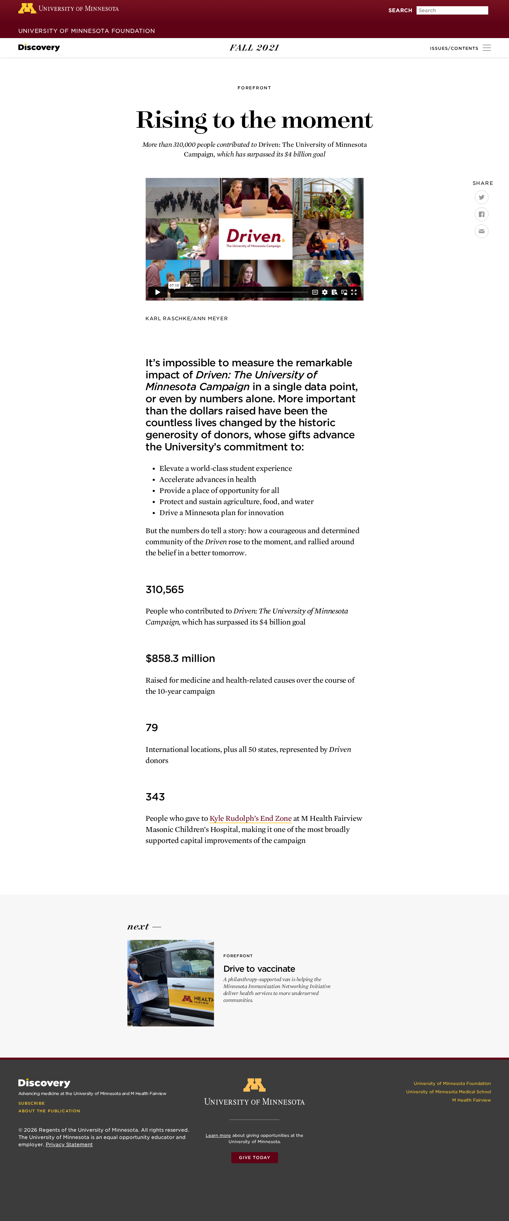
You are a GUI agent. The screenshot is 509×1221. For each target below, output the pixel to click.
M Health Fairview (471, 1100)
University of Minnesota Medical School (448, 1091)
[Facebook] (482, 214)
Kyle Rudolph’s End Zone (250, 818)
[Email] (482, 231)
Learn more (218, 1135)
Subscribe (31, 1103)
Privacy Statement (69, 1144)
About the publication (49, 1110)
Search (400, 10)
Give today (254, 1157)
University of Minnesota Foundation (86, 31)
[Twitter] (482, 197)
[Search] (392, 18)
